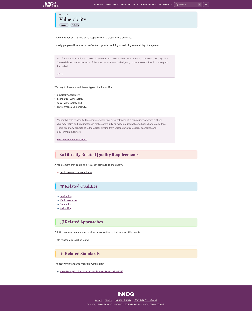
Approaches (148, 5)
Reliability (65, 208)
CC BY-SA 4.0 (130, 304)
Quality (63, 15)
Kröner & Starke (157, 304)
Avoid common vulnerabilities (76, 172)
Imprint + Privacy (123, 300)
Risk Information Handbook (72, 139)
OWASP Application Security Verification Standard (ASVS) (91, 271)
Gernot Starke (103, 304)
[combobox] (188, 4)
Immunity (65, 204)
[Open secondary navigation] (206, 4)
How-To (98, 5)
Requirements (129, 5)
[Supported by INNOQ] (126, 294)
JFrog (60, 74)
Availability (66, 196)
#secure (64, 25)
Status (108, 300)
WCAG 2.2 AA (145, 300)
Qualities (112, 5)
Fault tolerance (68, 200)
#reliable (75, 25)
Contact (98, 300)
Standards (165, 5)
